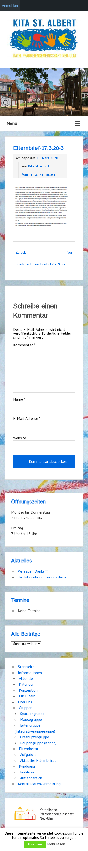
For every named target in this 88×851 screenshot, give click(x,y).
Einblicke (27, 772)
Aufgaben (28, 754)
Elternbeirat (29, 748)
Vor (69, 252)
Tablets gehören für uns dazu (42, 577)
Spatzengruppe (32, 713)
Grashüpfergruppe (34, 736)
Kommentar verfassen (38, 174)
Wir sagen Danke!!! (33, 571)
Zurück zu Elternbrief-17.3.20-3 (39, 264)
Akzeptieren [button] (35, 844)
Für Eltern (27, 696)
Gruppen (25, 707)
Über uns (25, 701)
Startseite (26, 666)
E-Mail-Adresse (27, 418)
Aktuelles (26, 678)
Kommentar (24, 345)
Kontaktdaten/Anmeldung (39, 783)
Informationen (30, 672)
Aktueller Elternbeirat (38, 760)
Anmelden (10, 5)
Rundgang (27, 766)
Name (19, 399)
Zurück (21, 252)
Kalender (26, 684)
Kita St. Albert (38, 166)
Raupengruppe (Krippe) (38, 742)
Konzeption (28, 690)
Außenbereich (31, 777)
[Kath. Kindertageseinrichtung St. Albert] (44, 39)
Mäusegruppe (31, 719)
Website (19, 438)
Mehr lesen (56, 844)
